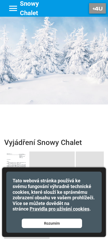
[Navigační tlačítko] (97, 8)
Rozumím (52, 223)
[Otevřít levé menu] (13, 8)
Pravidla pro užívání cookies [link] (59, 209)
